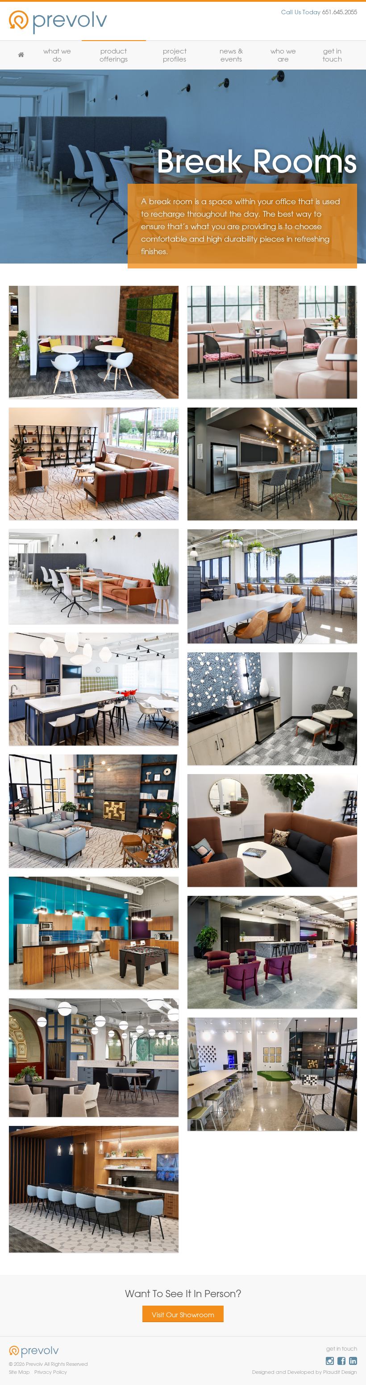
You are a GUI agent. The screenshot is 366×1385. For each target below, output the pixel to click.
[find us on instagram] (330, 1361)
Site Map (19, 1372)
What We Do (57, 55)
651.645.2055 (319, 12)
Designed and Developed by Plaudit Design (304, 1372)
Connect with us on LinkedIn (353, 1361)
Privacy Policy (50, 1372)
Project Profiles (175, 55)
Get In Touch (332, 55)
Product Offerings (114, 55)
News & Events (231, 55)
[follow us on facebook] (341, 1361)
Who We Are (283, 55)
